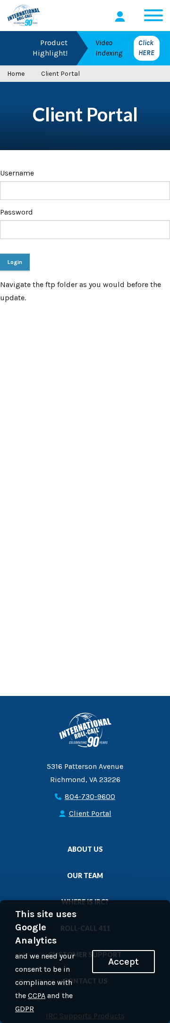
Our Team (85, 875)
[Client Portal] (121, 16)
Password (16, 212)
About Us (85, 849)
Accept (123, 961)
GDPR (24, 1008)
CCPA (36, 995)
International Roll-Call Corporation (23, 15)
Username (17, 172)
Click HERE (146, 48)
